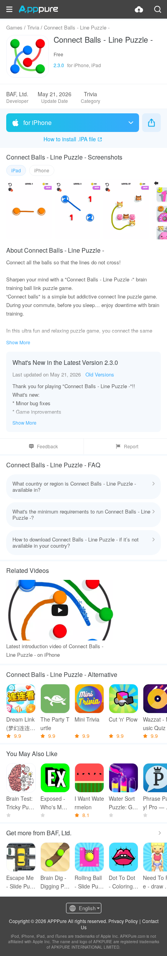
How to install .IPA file (69, 139)
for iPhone (37, 122)
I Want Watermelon (89, 803)
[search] (157, 9)
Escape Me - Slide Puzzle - (20, 882)
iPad (16, 170)
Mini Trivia (87, 719)
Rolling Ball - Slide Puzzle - (89, 882)
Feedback (47, 446)
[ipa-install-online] (139, 9)
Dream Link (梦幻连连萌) (20, 723)
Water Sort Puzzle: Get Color (123, 803)
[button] (9, 9)
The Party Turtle (55, 723)
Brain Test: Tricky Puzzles (20, 803)
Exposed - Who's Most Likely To (54, 803)
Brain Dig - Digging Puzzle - (55, 882)
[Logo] (38, 9)
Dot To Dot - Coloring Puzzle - (123, 882)
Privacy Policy (123, 921)
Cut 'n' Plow (123, 719)
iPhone (41, 170)
